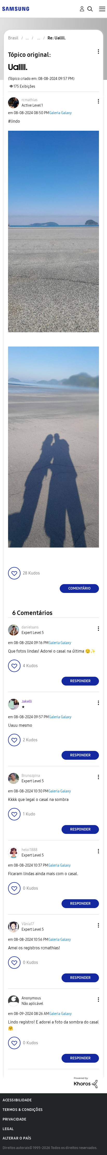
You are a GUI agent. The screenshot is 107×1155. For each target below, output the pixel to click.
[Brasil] (15, 8)
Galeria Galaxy (60, 113)
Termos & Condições (23, 1110)
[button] (90, 101)
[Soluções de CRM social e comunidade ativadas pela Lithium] (85, 1082)
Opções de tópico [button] (89, 51)
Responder (80, 681)
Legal (8, 1129)
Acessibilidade (17, 1100)
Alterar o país (17, 1138)
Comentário (79, 588)
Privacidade (14, 1119)
